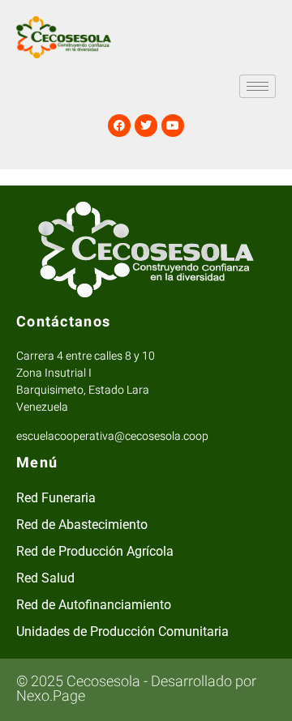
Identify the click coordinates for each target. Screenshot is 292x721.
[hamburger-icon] (257, 86)
